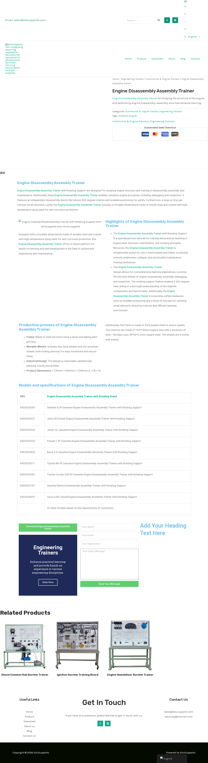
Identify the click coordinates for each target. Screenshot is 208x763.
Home (128, 58)
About (171, 58)
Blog (183, 58)
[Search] (159, 20)
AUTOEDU (123, 116)
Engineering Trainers (132, 79)
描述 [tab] (2, 172)
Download (157, 58)
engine (133, 116)
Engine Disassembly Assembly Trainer (134, 98)
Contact (195, 58)
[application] (198, 36)
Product (141, 58)
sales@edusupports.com (30, 20)
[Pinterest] (175, 20)
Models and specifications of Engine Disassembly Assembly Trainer (79, 385)
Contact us (29, 735)
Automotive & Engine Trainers (162, 79)
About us (29, 726)
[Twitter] (167, 20)
